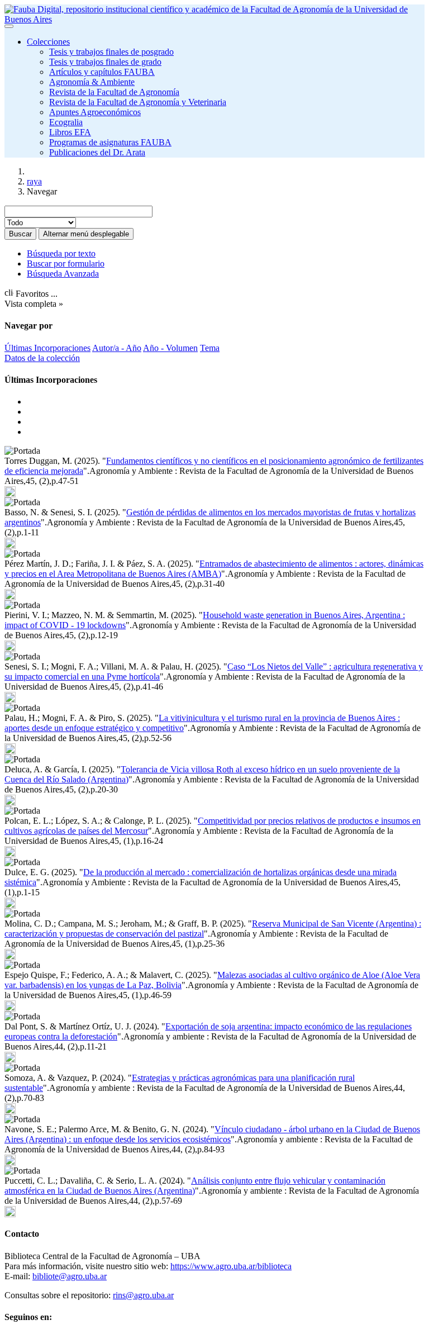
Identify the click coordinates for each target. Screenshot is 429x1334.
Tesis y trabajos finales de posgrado (111, 51)
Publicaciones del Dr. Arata (97, 152)
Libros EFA (70, 132)
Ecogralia (66, 122)
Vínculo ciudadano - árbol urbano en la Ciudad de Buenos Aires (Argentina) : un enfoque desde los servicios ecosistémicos (212, 1134)
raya (34, 181)
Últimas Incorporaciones (47, 348)
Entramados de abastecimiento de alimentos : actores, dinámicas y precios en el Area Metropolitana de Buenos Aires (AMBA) (213, 568)
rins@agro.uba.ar (143, 1295)
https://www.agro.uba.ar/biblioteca (231, 1266)
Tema (210, 348)
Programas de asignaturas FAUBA (110, 142)
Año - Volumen (170, 348)
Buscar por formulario (65, 263)
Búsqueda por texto (61, 253)
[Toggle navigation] (8, 26)
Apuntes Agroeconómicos (95, 112)
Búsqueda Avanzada (63, 273)
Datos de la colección (42, 358)
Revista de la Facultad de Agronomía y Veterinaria (137, 102)
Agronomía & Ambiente (92, 82)
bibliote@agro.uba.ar (69, 1276)
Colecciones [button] (48, 41)
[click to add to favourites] (10, 491)
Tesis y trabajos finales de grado (105, 62)
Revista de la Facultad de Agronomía (114, 92)
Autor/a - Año (116, 348)
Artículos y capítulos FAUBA (102, 72)
